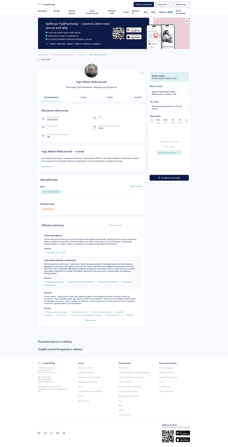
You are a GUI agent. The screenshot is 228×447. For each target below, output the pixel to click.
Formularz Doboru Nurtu (128, 391)
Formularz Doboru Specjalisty (130, 387)
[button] (142, 73)
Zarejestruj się (164, 387)
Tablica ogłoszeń (166, 391)
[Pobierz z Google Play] (134, 29)
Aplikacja (165, 12)
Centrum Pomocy (125, 382)
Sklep (153, 12)
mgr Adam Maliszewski (97, 55)
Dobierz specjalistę (143, 4)
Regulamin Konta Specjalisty (89, 377)
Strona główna (43, 55)
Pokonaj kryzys (125, 415)
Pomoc (81, 396)
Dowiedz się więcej (136, 186)
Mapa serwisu (83, 401)
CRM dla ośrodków (166, 372)
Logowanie (162, 4)
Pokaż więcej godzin (169, 170)
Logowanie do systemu (168, 377)
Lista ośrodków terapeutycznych (131, 377)
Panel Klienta (124, 368)
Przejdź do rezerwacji (170, 178)
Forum (126, 12)
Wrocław (81, 55)
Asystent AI (135, 12)
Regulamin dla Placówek (87, 382)
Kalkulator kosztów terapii (129, 396)
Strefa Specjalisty (180, 12)
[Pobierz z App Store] (134, 36)
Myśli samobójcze (79, 312)
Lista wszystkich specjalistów (63, 55)
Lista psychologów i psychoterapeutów (134, 372)
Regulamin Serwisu (85, 368)
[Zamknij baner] (187, 21)
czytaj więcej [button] (47, 166)
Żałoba (130, 315)
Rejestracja (181, 4)
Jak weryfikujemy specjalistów (90, 391)
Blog (146, 12)
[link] (44, 60)
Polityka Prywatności (86, 372)
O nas (80, 387)
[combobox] (169, 92)
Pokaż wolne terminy (167, 153)
